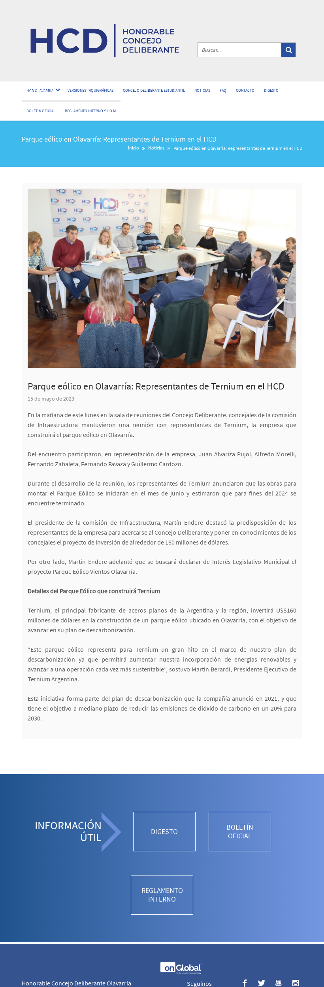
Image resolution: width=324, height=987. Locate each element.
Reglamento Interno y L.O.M (90, 110)
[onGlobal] (180, 972)
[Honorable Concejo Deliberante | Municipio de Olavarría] (105, 40)
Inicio (133, 148)
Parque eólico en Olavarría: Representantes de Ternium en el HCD (156, 386)
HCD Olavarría (39, 90)
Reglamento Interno (162, 895)
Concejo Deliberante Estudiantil (154, 90)
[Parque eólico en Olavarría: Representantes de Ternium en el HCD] (162, 278)
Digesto (271, 90)
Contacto (245, 90)
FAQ (223, 90)
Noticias (202, 90)
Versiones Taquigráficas (90, 90)
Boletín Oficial (40, 110)
